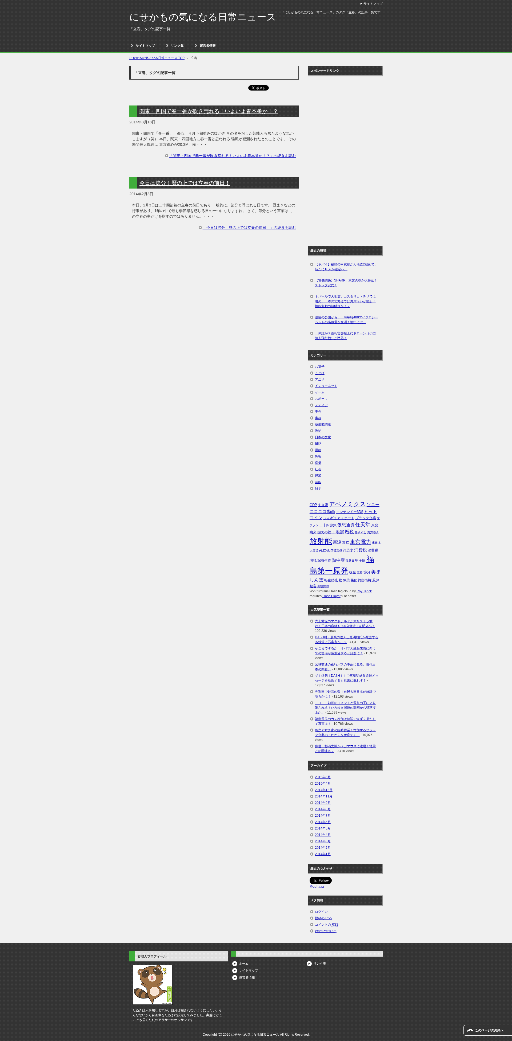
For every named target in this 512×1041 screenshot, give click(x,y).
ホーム (244, 963)
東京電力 (360, 542)
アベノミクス (347, 504)
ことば (320, 373)
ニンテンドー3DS (349, 512)
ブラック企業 (365, 518)
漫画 (318, 450)
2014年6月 (323, 822)
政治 (318, 431)
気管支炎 (336, 550)
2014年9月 (323, 803)
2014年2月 (323, 848)
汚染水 (348, 550)
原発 (374, 525)
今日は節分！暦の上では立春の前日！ (184, 183)
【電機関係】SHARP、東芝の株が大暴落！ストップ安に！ (346, 283)
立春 (360, 572)
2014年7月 (323, 815)
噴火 (313, 532)
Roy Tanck (364, 591)
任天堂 (362, 524)
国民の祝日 (326, 532)
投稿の (323, 918)
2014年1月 (323, 854)
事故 (318, 418)
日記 (318, 443)
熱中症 (338, 560)
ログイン (321, 912)
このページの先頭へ (489, 1030)
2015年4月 (323, 783)
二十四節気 (328, 525)
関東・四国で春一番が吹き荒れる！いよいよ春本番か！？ (208, 111)
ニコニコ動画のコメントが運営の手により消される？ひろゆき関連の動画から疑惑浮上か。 (345, 707)
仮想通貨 (345, 525)
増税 (349, 531)
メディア (321, 405)
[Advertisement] (331, 159)
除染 (346, 580)
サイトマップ (145, 46)
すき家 (323, 505)
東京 (345, 543)
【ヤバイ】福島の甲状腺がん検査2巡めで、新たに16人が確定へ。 (346, 267)
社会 (318, 469)
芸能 (318, 482)
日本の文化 (323, 437)
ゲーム (320, 392)
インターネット (326, 386)
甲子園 (360, 560)
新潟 (337, 542)
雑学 (318, 488)
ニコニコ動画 (322, 511)
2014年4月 (323, 835)
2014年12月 (324, 790)
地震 (339, 532)
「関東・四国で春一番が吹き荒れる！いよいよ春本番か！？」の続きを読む (232, 156)
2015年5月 (323, 777)
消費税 (360, 550)
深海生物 (324, 560)
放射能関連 (323, 424)
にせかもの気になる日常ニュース (202, 16)
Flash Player (331, 596)
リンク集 (177, 46)
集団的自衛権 (361, 580)
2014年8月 (323, 809)
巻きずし (360, 532)
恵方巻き (373, 532)
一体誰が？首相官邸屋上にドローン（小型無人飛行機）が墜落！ (345, 335)
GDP (313, 505)
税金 (352, 572)
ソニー (373, 504)
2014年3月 (323, 841)
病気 (318, 463)
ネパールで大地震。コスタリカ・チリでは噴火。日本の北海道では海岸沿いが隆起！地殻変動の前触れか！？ (345, 301)
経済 (318, 476)
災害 (318, 456)
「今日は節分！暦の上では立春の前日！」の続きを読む (249, 227)
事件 (318, 411)
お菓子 (320, 367)
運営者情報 (208, 46)
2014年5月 (323, 828)
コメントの (326, 924)
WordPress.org (326, 931)
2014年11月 (324, 796)
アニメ (320, 379)
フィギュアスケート (338, 518)
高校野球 (323, 586)
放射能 (321, 541)
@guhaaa (317, 887)
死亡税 (324, 550)
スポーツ (321, 399)
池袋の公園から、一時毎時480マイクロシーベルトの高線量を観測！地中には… (346, 319)
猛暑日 (350, 560)
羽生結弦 (331, 580)
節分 (366, 572)
